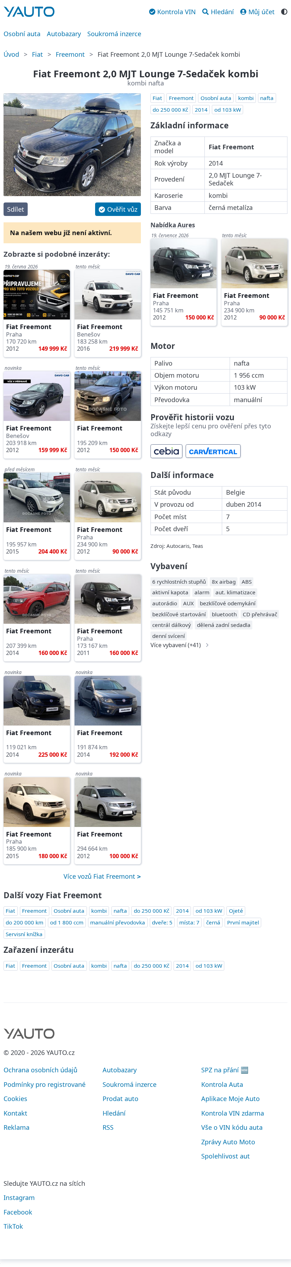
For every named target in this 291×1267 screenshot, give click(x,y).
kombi (246, 97)
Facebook (18, 1212)
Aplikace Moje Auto (230, 1098)
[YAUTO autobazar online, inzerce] (29, 11)
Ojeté (236, 910)
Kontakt (15, 1113)
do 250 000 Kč (170, 109)
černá (213, 922)
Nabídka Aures (172, 225)
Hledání (114, 1113)
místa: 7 (189, 922)
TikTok (13, 1226)
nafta (267, 97)
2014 (201, 109)
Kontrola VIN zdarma (232, 1113)
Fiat (37, 54)
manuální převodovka (117, 922)
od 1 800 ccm (66, 922)
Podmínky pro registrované (45, 1084)
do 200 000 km (24, 922)
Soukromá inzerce (114, 33)
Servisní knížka (24, 934)
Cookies (15, 1098)
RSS (108, 1127)
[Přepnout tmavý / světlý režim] (284, 11)
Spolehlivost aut (225, 1156)
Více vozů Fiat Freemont (100, 876)
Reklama (16, 1127)
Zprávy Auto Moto (228, 1142)
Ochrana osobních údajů (40, 1070)
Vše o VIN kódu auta (232, 1127)
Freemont (70, 54)
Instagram (19, 1197)
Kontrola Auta (222, 1084)
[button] (118, 209)
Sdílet (15, 209)
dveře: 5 (162, 922)
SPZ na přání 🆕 (224, 1070)
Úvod (11, 54)
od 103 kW (227, 109)
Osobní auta (22, 33)
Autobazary (64, 33)
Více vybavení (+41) (175, 645)
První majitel (243, 922)
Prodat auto (120, 1098)
